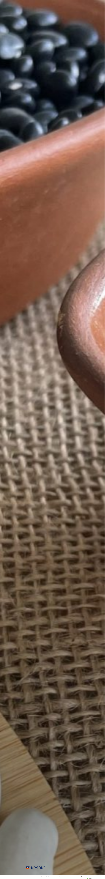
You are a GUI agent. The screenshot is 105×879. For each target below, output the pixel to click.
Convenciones (62, 876)
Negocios (35, 876)
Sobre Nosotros (28, 876)
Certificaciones (49, 876)
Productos (42, 876)
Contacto (69, 876)
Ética (56, 876)
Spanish (90, 878)
